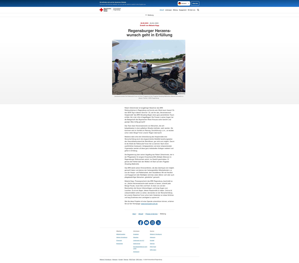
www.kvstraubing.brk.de (149, 203)
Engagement (182, 10)
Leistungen (168, 10)
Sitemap (152, 243)
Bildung (175, 10)
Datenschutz (136, 243)
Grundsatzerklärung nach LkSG (140, 247)
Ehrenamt (119, 240)
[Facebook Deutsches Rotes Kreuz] (140, 222)
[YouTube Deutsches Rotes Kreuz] (146, 222)
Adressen (152, 237)
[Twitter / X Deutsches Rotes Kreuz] (158, 222)
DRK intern (153, 250)
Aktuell (162, 10)
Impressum (136, 252)
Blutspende (119, 243)
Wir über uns (191, 10)
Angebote (136, 234)
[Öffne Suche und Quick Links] (198, 10)
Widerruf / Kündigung (156, 234)
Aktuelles (135, 237)
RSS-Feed (153, 247)
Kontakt (152, 240)
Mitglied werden (120, 234)
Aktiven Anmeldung (121, 237)
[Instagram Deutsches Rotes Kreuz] (152, 222)
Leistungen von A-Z (138, 240)
